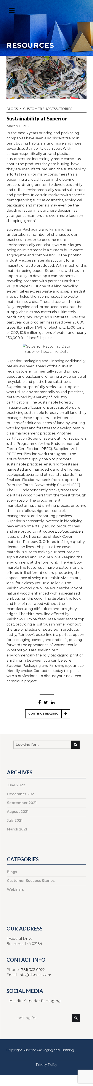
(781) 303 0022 (32, 970)
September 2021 (22, 803)
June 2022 (16, 785)
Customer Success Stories (47, 108)
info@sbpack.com (34, 975)
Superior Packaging (42, 1001)
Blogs (12, 108)
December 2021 (21, 794)
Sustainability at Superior (36, 118)
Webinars (15, 889)
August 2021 (18, 812)
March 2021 (17, 829)
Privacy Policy (46, 1065)
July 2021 (15, 820)
